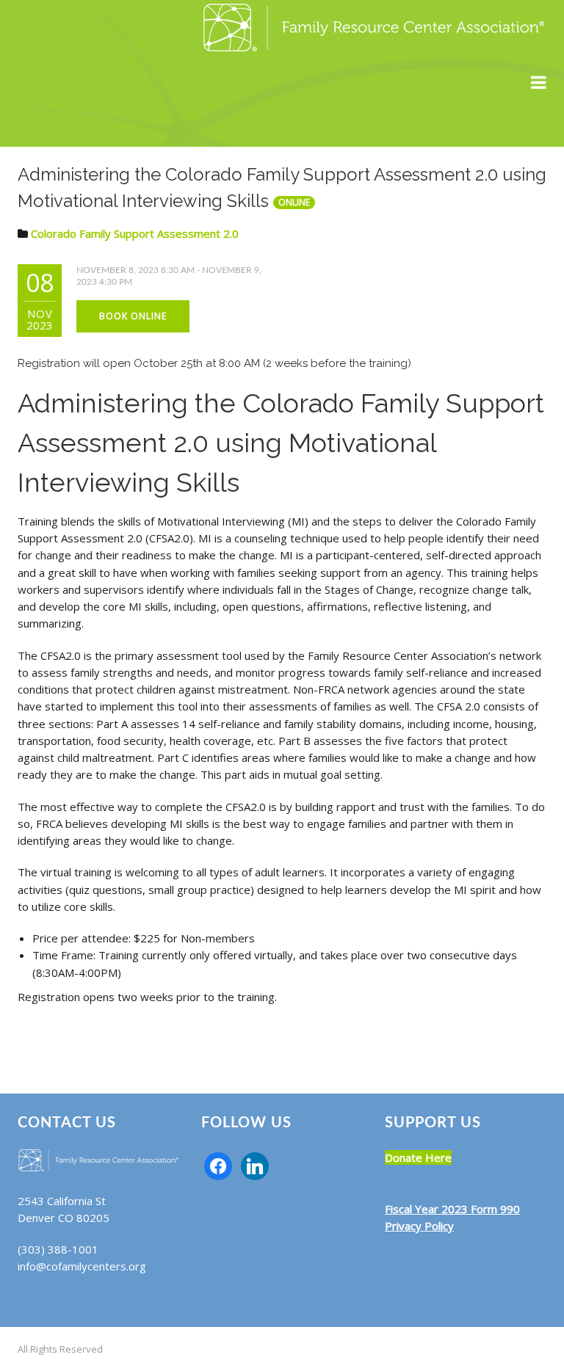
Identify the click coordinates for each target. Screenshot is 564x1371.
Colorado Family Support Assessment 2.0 (135, 233)
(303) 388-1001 (58, 1249)
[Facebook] (218, 1164)
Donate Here (418, 1157)
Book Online (133, 316)
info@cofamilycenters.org (82, 1266)
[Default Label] (255, 1164)
